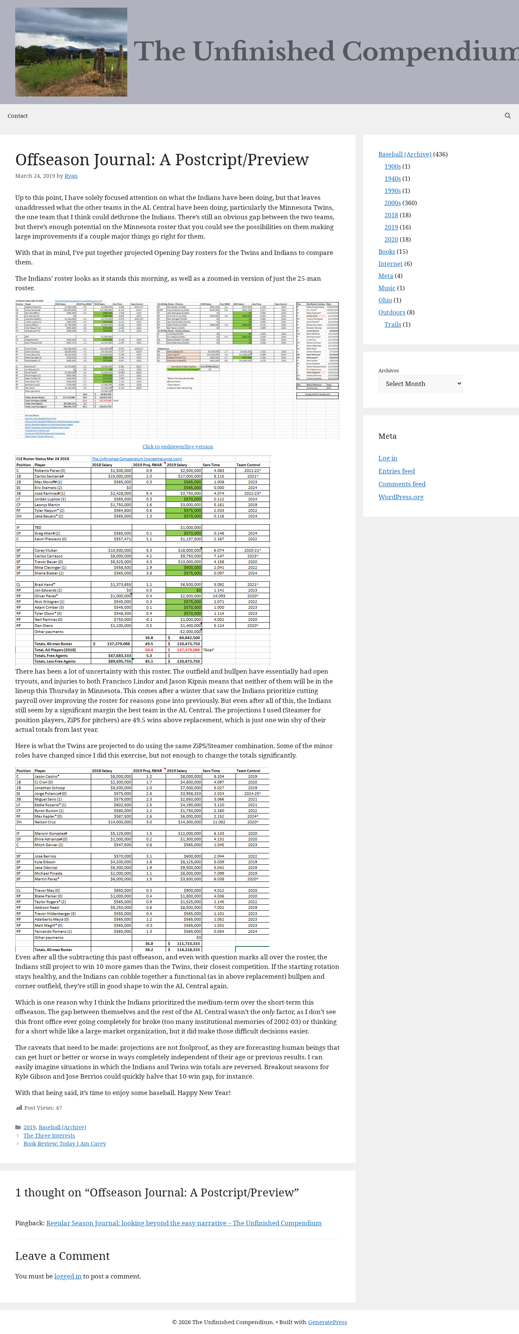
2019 (30, 1127)
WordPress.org (401, 496)
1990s (393, 191)
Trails (393, 324)
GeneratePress (327, 1322)
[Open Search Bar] (508, 115)
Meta (385, 276)
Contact (18, 115)
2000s (393, 203)
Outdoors (391, 312)
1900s (393, 166)
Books (386, 251)
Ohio (385, 300)
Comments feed (402, 483)
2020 (391, 239)
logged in (68, 1276)
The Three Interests (49, 1135)
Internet (390, 264)
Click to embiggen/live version (177, 446)
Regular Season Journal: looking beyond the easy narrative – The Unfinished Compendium (184, 1222)
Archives (388, 370)
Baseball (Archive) (62, 1127)
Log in (387, 458)
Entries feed (396, 471)
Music (387, 288)
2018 (391, 215)
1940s (393, 178)
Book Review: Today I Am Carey (65, 1143)
